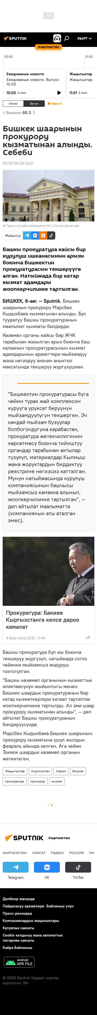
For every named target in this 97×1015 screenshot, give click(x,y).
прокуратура (14, 781)
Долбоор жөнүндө (19, 898)
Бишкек (78, 771)
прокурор (37, 781)
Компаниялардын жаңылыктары (31, 920)
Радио (57, 852)
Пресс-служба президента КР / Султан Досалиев (42, 226)
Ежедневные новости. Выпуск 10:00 (32, 82)
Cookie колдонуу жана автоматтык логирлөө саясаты (33, 938)
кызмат (56, 781)
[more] (88, 637)
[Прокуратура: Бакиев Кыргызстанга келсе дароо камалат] (48, 571)
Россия (76, 852)
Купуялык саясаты (18, 927)
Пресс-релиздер (17, 913)
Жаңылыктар (15, 771)
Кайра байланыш (17, 947)
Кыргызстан (40, 771)
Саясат (61, 771)
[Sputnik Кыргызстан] (16, 40)
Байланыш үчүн (60, 906)
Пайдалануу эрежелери (23, 906)
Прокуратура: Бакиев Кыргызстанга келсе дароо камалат (42, 619)
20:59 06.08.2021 (18, 163)
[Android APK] (19, 963)
